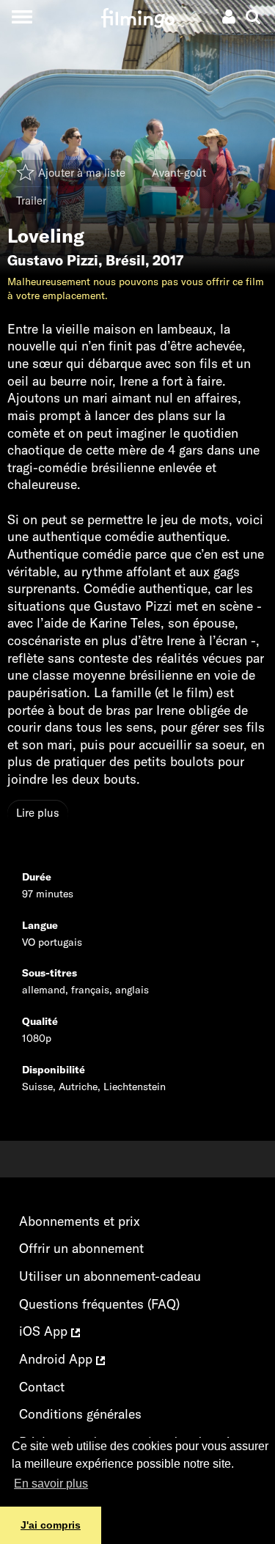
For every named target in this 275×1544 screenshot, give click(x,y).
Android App (57, 1358)
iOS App (45, 1331)
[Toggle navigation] (21, 16)
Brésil (125, 260)
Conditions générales (80, 1413)
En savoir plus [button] (51, 1483)
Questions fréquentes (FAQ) (99, 1303)
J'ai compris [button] (51, 1525)
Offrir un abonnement (81, 1248)
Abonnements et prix (79, 1221)
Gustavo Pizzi (52, 260)
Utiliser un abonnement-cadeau (110, 1276)
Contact (42, 1386)
